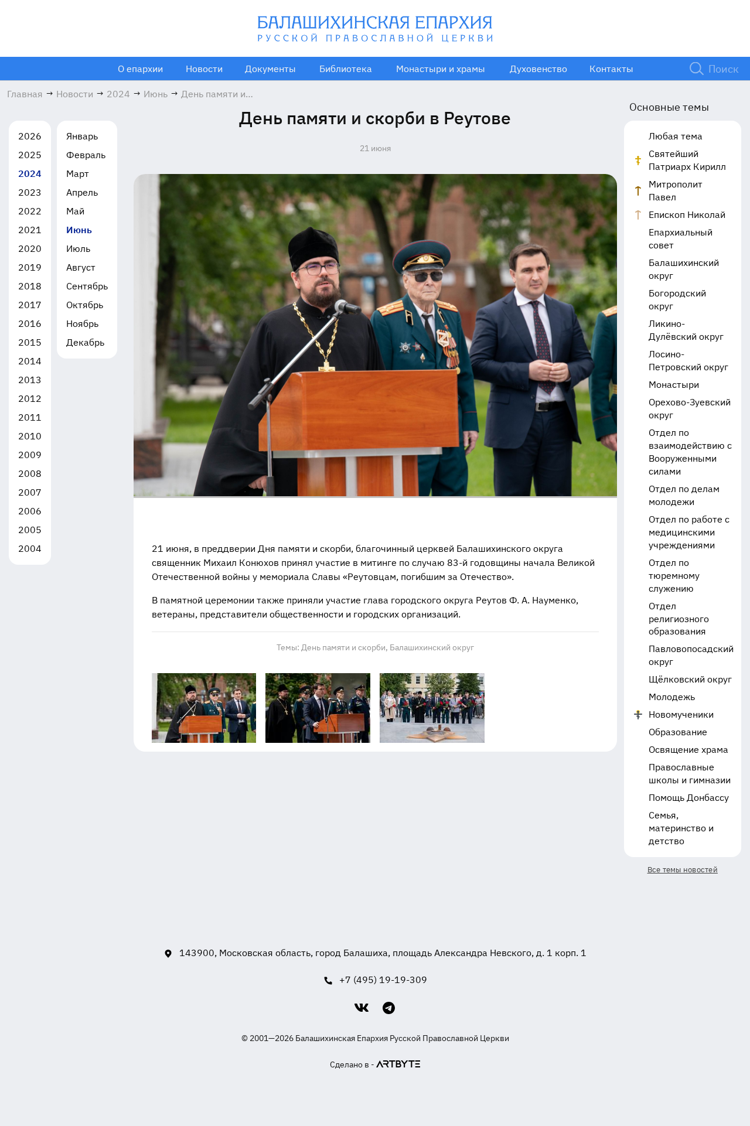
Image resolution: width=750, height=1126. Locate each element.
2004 (30, 548)
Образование (678, 732)
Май (75, 211)
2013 (30, 379)
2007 (30, 492)
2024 (30, 173)
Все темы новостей (682, 870)
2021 (30, 230)
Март (77, 173)
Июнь (79, 230)
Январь (82, 136)
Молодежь (672, 696)
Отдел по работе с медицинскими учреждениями (689, 532)
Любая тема (676, 136)
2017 (30, 304)
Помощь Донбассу (689, 797)
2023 (30, 192)
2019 (30, 267)
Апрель (82, 192)
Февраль (85, 155)
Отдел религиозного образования (679, 618)
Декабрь (85, 342)
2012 (30, 398)
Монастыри (674, 384)
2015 (30, 342)
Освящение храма (688, 749)
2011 (30, 417)
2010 (30, 436)
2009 (30, 454)
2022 (30, 211)
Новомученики (681, 714)
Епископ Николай (687, 214)
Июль (78, 248)
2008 (30, 473)
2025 (30, 155)
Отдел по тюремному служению (674, 575)
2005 (30, 529)
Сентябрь (87, 286)
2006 (30, 511)
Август (81, 267)
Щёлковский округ (690, 679)
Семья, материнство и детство (681, 828)
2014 (30, 361)
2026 (30, 136)
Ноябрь (82, 323)
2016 (30, 323)
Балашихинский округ (432, 647)
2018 (30, 286)
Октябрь (84, 304)
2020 (30, 248)
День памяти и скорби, (344, 647)
